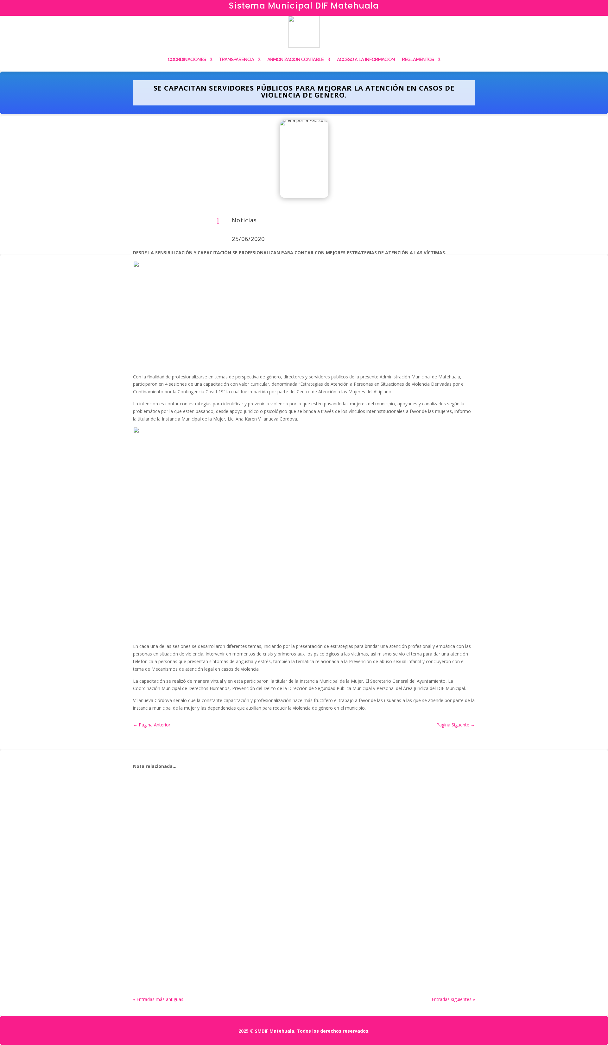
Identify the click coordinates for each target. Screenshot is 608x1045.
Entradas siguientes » (453, 999)
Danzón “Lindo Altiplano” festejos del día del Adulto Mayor (227, 799)
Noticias (244, 220)
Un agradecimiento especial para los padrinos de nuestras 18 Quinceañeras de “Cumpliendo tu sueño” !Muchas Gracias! (294, 870)
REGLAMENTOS (418, 59)
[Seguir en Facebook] (507, 8)
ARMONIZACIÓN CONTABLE (295, 59)
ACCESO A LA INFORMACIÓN (366, 59)
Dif (151, 809)
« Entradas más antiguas (158, 999)
